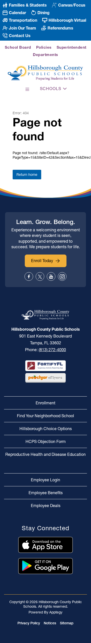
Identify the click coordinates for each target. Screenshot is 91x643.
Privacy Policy (28, 623)
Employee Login (45, 479)
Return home (26, 174)
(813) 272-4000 (52, 349)
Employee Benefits (46, 492)
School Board (18, 47)
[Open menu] (27, 89)
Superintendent (71, 47)
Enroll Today (42, 260)
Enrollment (45, 402)
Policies (44, 47)
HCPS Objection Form (46, 441)
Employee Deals (45, 505)
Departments (45, 54)
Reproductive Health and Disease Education (45, 454)
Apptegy (55, 612)
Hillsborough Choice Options (45, 428)
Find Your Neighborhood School (45, 415)
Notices (50, 623)
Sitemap (67, 623)
